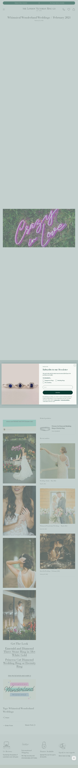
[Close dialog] (75, 365)
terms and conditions (65, 399)
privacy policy (57, 399)
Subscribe (57, 392)
